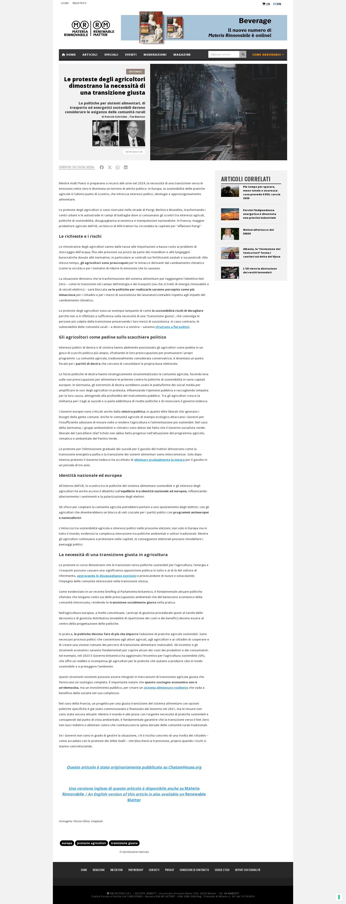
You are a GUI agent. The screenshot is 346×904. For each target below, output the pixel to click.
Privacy (169, 870)
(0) (268, 4)
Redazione (99, 870)
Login (65, 3)
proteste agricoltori (91, 843)
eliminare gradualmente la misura (159, 460)
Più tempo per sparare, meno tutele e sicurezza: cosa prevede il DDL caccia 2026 (261, 192)
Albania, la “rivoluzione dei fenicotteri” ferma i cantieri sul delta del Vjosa (261, 252)
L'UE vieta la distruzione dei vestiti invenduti (260, 270)
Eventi (131, 54)
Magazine (182, 54)
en (279, 4)
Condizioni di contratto (194, 870)
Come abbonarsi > (268, 54)
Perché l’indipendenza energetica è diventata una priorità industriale (259, 213)
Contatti (154, 870)
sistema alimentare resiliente (166, 688)
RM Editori (116, 870)
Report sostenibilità (247, 870)
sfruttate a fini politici (172, 327)
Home (70, 54)
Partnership (135, 870)
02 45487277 (231, 893)
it (274, 4)
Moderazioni (155, 54)
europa (67, 843)
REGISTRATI (79, 3)
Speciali (111, 54)
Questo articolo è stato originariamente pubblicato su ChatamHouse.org (134, 767)
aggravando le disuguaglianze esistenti (106, 576)
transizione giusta (124, 843)
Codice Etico (222, 870)
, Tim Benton (136, 116)
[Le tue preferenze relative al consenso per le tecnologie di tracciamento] (339, 897)
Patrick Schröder (116, 116)
